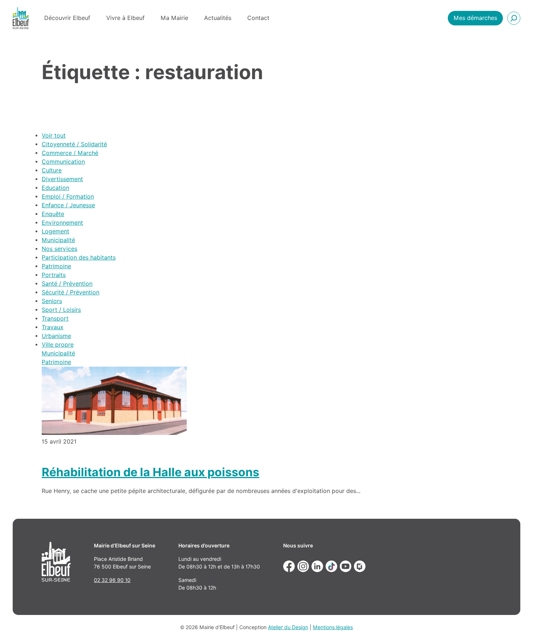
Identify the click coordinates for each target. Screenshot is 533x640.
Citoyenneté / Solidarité (74, 144)
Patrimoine (56, 266)
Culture (52, 170)
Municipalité (58, 240)
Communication (63, 161)
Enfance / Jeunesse (68, 205)
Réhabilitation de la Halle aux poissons (150, 472)
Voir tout (54, 135)
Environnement (62, 222)
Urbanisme (56, 336)
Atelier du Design (288, 627)
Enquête (53, 214)
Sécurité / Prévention (70, 292)
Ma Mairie (174, 18)
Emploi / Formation (68, 196)
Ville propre (58, 344)
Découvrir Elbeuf (67, 18)
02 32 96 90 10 (112, 580)
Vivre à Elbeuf (125, 18)
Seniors (52, 301)
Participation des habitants (79, 257)
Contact (258, 18)
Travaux (52, 327)
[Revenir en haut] (517, 624)
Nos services (59, 248)
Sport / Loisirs (61, 309)
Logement (55, 231)
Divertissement (62, 179)
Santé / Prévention (67, 283)
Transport (55, 318)
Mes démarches (475, 18)
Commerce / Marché (70, 153)
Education (55, 187)
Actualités (217, 18)
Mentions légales (333, 627)
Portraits (54, 275)
